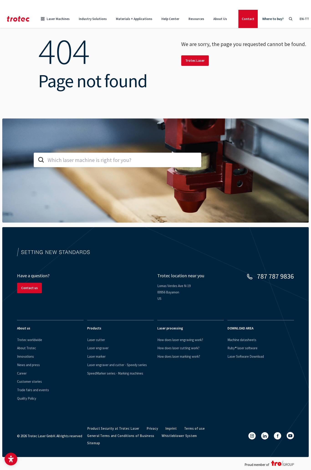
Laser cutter (96, 340)
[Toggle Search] (290, 19)
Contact (248, 19)
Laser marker (96, 356)
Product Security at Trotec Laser (113, 428)
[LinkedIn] (264, 435)
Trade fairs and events (33, 390)
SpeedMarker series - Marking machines (115, 373)
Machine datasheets (241, 340)
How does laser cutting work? (178, 348)
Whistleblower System (179, 436)
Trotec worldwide (29, 340)
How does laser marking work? (178, 356)
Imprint (171, 428)
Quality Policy (26, 398)
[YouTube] (290, 435)
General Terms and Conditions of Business (120, 436)
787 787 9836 (275, 276)
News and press (28, 365)
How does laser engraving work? (180, 340)
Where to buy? (273, 19)
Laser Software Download (245, 356)
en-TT (304, 19)
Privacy (152, 428)
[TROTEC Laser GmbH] (18, 19)
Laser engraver (98, 348)
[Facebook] (277, 435)
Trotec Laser (195, 60)
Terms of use (194, 428)
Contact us (29, 288)
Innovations (25, 356)
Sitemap (93, 443)
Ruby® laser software (242, 348)
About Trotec (26, 348)
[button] (11, 459)
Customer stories (29, 381)
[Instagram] (252, 435)
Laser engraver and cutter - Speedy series (117, 365)
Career (22, 373)
